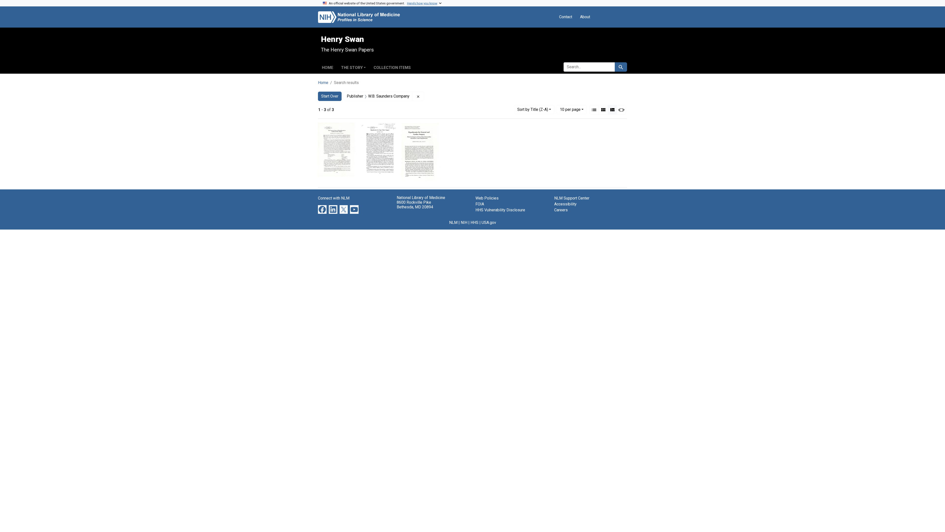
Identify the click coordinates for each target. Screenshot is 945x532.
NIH (464, 222)
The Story (352, 67)
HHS (474, 222)
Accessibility (565, 204)
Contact (565, 17)
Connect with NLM (333, 198)
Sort (532, 109)
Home (327, 67)
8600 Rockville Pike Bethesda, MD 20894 (415, 204)
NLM (453, 222)
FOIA (479, 204)
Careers (561, 210)
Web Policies (487, 198)
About (585, 17)
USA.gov (489, 222)
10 (570, 109)
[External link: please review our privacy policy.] (322, 209)
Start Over (329, 96)
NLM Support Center (571, 198)
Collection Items (392, 67)
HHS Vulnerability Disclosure (500, 210)
